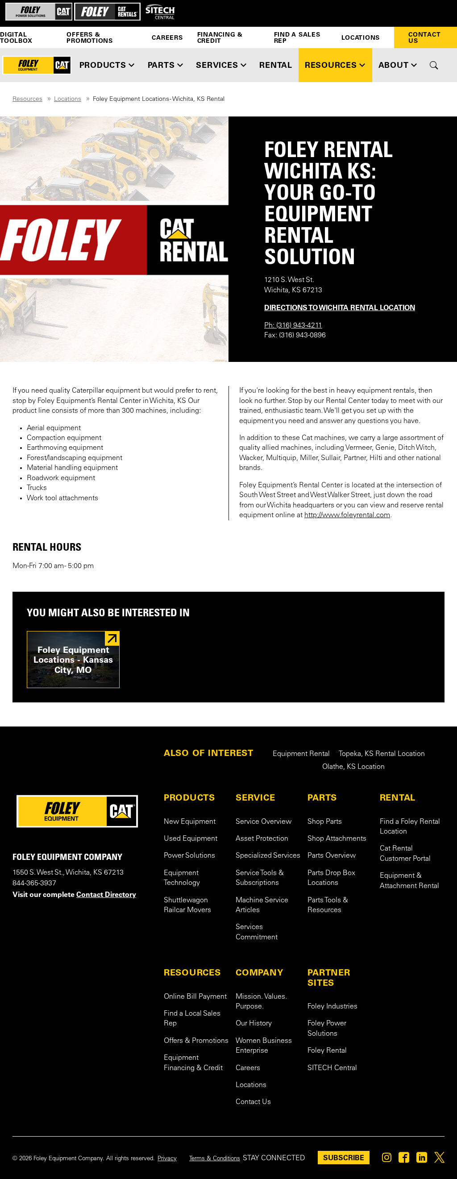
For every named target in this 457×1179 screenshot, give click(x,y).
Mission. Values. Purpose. (261, 1001)
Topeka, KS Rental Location (382, 754)
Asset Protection (262, 839)
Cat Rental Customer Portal (405, 853)
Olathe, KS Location (353, 767)
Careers (167, 37)
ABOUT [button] (393, 65)
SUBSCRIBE (343, 1157)
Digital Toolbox (16, 37)
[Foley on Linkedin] (421, 1159)
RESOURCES (192, 972)
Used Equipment (190, 839)
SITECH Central (332, 1068)
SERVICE (255, 797)
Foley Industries (332, 1006)
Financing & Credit (220, 37)
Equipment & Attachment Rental (409, 880)
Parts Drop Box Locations (331, 878)
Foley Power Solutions (326, 1028)
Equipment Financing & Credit (193, 1062)
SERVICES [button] (217, 65)
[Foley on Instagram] (386, 1159)
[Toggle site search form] (434, 65)
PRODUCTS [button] (102, 65)
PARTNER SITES (328, 977)
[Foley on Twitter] (439, 1159)
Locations (360, 37)
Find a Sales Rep (297, 37)
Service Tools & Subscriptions (260, 878)
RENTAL (398, 797)
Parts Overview (331, 855)
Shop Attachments (336, 839)
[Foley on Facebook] (404, 1159)
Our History (254, 1023)
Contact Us (424, 37)
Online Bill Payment (195, 996)
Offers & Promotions (89, 37)
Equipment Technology (182, 878)
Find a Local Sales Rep (192, 1018)
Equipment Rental (301, 754)
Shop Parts (324, 822)
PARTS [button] (161, 65)
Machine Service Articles (262, 905)
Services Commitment (257, 932)
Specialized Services (268, 855)
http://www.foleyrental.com (347, 515)
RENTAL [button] (275, 65)
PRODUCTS (189, 797)
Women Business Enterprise (264, 1046)
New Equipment (190, 822)
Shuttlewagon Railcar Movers (187, 905)
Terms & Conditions (214, 1159)
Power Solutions (189, 855)
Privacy (167, 1159)
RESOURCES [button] (331, 65)
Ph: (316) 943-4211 (293, 325)
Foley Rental (327, 1050)
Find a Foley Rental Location (410, 826)
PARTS (322, 797)
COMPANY (259, 972)
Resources (27, 99)
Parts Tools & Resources (327, 905)
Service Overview (263, 822)
